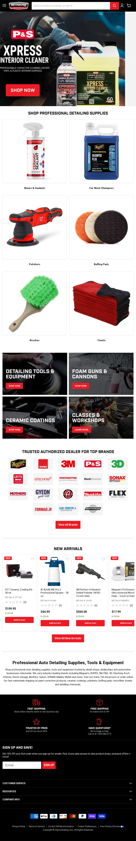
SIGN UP (49, 765)
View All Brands (68, 524)
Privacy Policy (18, 826)
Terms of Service (37, 826)
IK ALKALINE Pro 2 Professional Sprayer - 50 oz (54, 593)
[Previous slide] (9, 59)
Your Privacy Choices (110, 826)
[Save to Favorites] (32, 559)
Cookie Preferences (87, 826)
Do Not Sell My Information (61, 826)
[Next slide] (127, 59)
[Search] (114, 6)
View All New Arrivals (68, 638)
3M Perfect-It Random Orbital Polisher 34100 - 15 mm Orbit (89, 593)
